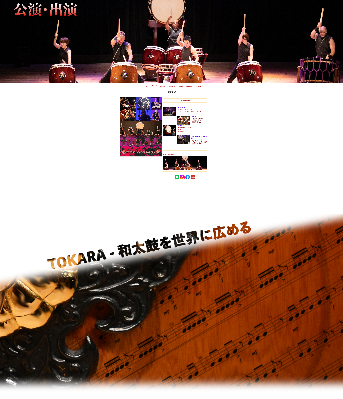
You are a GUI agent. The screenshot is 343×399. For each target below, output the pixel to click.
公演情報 (181, 131)
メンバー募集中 (168, 154)
